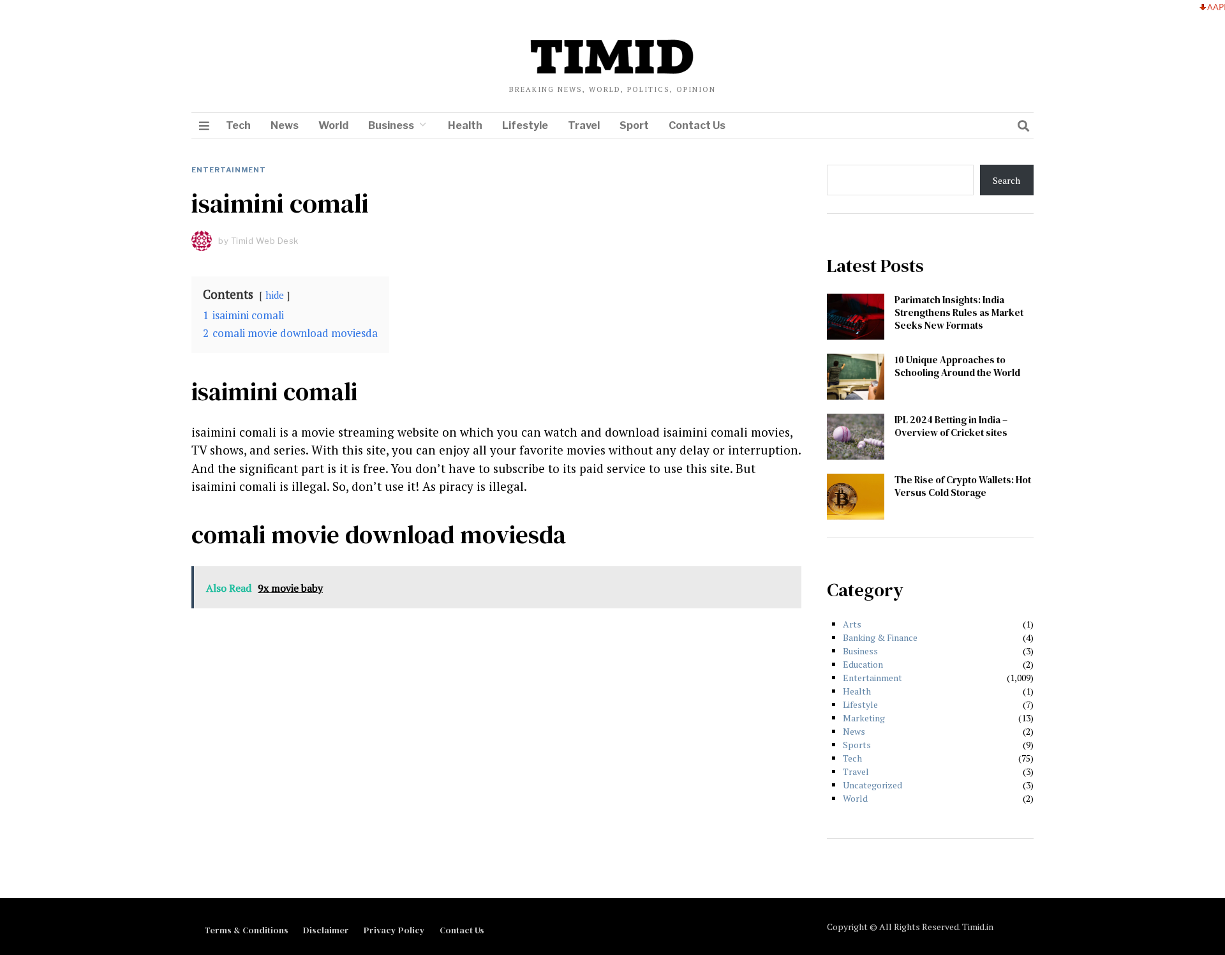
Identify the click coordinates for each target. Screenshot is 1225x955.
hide (274, 295)
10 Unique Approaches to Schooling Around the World (957, 366)
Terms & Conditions (246, 930)
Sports (857, 745)
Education (863, 664)
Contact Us (697, 125)
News (285, 125)
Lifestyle (525, 125)
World (333, 125)
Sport (634, 125)
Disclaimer (326, 930)
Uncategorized (872, 785)
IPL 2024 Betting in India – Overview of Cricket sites (951, 426)
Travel (584, 125)
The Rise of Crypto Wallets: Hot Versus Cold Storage (963, 486)
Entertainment (228, 169)
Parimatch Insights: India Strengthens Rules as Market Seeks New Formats (959, 312)
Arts (852, 624)
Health (465, 125)
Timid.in (977, 927)
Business (391, 125)
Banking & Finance (880, 637)
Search (1006, 180)
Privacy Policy (394, 930)
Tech (238, 125)
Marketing (864, 718)
